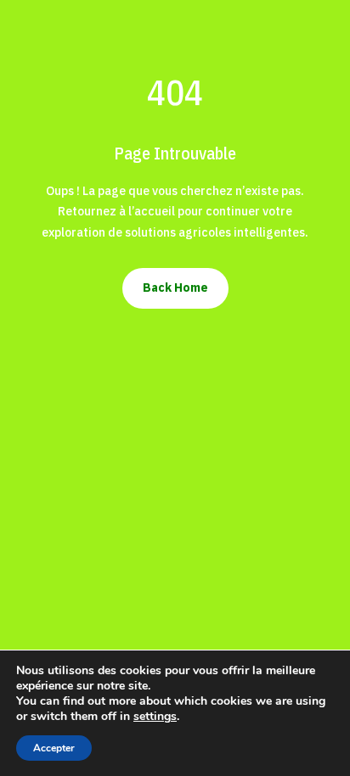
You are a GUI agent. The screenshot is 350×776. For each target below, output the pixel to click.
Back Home (175, 287)
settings (155, 716)
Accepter (54, 748)
